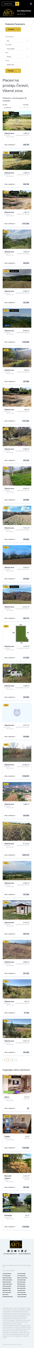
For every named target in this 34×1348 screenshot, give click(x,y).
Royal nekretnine (7, 1277)
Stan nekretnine (7, 1286)
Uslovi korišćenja (24, 1254)
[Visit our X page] (19, 1251)
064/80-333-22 (21, 14)
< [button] (4, 1060)
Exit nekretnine (21, 1286)
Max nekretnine (21, 1288)
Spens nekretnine (7, 1284)
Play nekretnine (7, 1288)
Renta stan (5, 1294)
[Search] (17, 4)
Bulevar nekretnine (22, 1277)
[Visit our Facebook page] (8, 1251)
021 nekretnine (7, 1275)
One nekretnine (21, 1292)
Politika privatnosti (10, 1254)
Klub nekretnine (7, 1282)
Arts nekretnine (7, 1292)
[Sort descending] (27, 107)
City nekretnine (21, 1273)
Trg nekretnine (21, 1290)
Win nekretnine (21, 1284)
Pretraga (10, 70)
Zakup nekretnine (22, 1294)
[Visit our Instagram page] (12, 1251)
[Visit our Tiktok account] (25, 1251)
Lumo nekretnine (21, 1296)
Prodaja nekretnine (8, 1296)
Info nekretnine (21, 1275)
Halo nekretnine (21, 1280)
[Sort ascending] (24, 107)
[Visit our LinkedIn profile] (22, 1251)
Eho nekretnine (21, 1282)
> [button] (16, 1060)
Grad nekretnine (7, 1273)
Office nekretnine (7, 1280)
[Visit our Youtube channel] (15, 1251)
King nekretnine (7, 1290)
